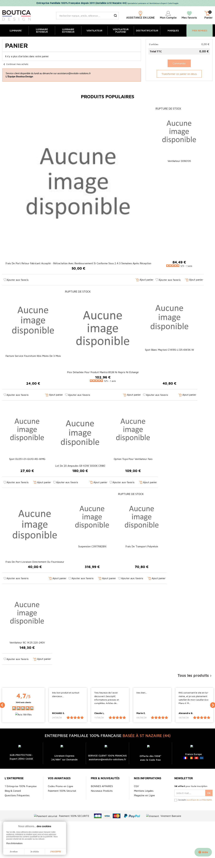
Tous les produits (195, 675)
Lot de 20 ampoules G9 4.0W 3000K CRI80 (80, 465)
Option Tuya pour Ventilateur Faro (133, 459)
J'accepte (55, 852)
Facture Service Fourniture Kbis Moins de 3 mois (33, 355)
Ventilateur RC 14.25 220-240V (27, 642)
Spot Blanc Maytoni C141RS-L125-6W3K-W (169, 349)
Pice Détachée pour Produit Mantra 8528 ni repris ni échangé (103, 372)
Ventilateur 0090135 (179, 161)
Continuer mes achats (15, 64)
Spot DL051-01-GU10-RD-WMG (27, 459)
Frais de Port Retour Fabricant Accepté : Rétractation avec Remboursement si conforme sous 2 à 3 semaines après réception (78, 263)
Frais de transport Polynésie (141, 546)
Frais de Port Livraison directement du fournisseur (35, 561)
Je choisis (34, 852)
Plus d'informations (14, 843)
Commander (179, 63)
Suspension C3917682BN (92, 546)
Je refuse (14, 852)
